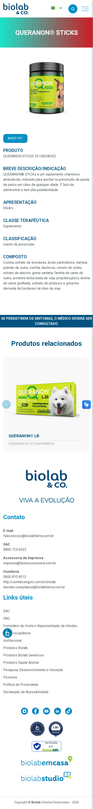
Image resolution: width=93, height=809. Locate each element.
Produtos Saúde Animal (21, 663)
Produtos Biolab (15, 648)
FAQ (6, 618)
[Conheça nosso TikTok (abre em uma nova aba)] (68, 712)
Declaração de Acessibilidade (25, 692)
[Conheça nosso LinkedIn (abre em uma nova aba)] (59, 712)
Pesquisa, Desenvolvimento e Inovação (33, 670)
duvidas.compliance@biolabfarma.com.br (34, 587)
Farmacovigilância (16, 633)
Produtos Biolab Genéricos (23, 655)
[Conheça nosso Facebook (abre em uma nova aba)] (37, 712)
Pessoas (10, 677)
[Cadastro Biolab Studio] (46, 776)
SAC (6, 611)
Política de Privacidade (20, 685)
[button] (72, 8)
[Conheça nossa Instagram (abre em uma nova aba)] (26, 712)
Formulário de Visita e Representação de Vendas (40, 626)
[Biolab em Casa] (46, 762)
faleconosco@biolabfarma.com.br (28, 536)
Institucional (12, 640)
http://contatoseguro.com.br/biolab (29, 582)
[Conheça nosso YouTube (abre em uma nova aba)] (48, 712)
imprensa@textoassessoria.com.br (29, 563)
